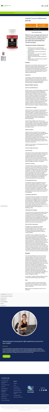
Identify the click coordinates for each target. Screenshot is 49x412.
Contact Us (3, 393)
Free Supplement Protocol (4, 382)
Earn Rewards (16, 387)
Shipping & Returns (5, 394)
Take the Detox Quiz (5, 384)
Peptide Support (4, 388)
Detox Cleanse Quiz (17, 390)
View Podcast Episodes (18, 397)
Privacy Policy (4, 398)
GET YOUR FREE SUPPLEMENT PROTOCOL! (24, 12)
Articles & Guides (17, 388)
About (15, 385)
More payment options (37, 32)
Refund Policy (4, 396)
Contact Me (6, 356)
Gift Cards (3, 386)
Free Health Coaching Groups (18, 393)
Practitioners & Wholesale (4, 391)
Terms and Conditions (5, 400)
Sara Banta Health (17, 395)
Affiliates (15, 383)
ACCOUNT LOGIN (4, 380)
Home (2, 15)
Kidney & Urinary (6, 15)
